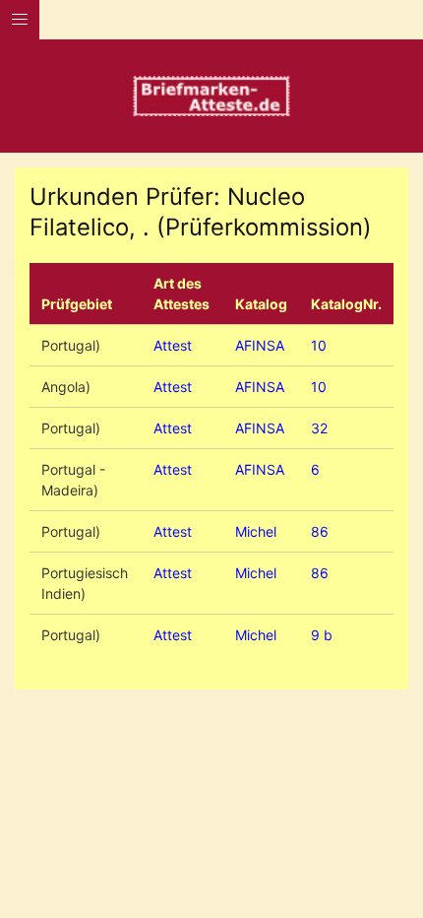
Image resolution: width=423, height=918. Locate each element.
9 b (321, 634)
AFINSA (259, 345)
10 (319, 345)
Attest (172, 345)
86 (320, 531)
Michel (255, 531)
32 (319, 428)
